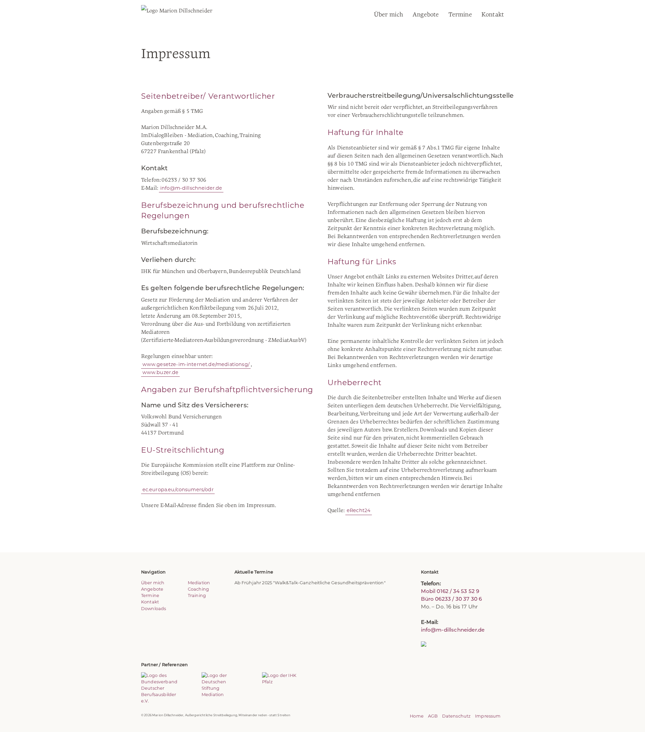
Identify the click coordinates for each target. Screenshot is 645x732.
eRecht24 (359, 510)
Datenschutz (456, 716)
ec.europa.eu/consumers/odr (178, 489)
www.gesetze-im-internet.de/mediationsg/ (196, 364)
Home (417, 716)
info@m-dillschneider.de (191, 188)
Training (197, 595)
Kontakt (492, 14)
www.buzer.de (160, 372)
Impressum (488, 716)
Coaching (198, 589)
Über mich (388, 14)
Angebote (426, 14)
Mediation (199, 582)
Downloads (153, 608)
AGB (433, 716)
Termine (460, 14)
